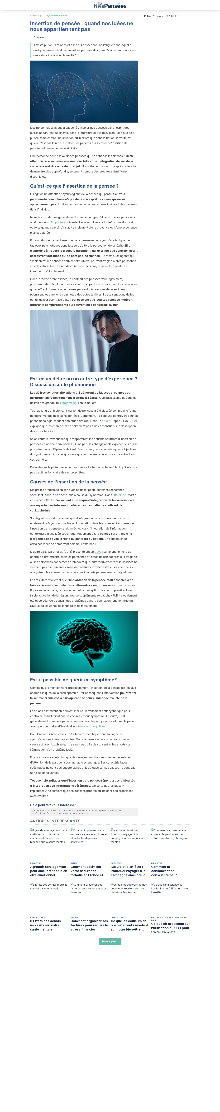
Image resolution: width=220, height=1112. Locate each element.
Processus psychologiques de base (168, 918)
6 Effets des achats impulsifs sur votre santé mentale (45, 925)
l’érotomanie (68, 403)
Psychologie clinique (56, 15)
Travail (75, 917)
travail (99, 551)
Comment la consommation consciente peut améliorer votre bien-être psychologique (167, 871)
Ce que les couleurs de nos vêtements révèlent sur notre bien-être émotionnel (129, 925)
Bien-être (35, 863)
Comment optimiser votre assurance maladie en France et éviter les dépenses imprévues (87, 871)
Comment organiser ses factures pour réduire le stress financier (89, 925)
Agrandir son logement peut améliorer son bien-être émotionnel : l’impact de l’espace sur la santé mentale (49, 871)
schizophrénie (56, 222)
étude (122, 495)
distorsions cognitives (90, 726)
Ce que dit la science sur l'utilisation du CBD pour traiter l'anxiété (170, 928)
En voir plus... (110, 941)
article (106, 421)
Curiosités (117, 917)
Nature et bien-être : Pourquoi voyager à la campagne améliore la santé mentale (128, 871)
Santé (74, 863)
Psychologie (36, 15)
